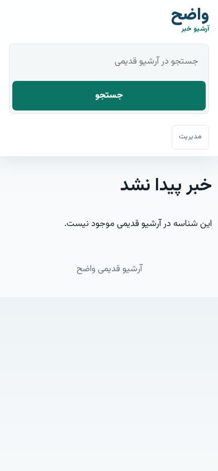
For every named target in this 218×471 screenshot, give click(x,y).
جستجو (109, 96)
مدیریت (190, 136)
